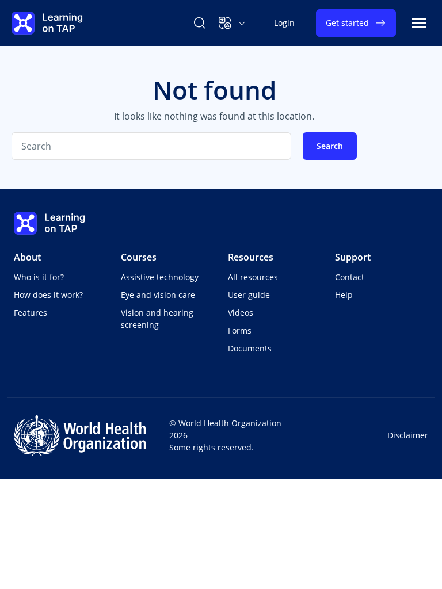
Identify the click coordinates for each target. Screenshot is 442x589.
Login (284, 22)
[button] (232, 23)
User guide (249, 294)
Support (353, 257)
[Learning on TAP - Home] (47, 23)
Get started (347, 22)
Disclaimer (407, 435)
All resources (253, 276)
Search (330, 145)
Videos (240, 312)
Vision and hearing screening (157, 318)
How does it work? (48, 294)
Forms (240, 330)
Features (30, 312)
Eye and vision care (158, 294)
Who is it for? (39, 276)
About (27, 257)
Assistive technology (160, 276)
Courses (139, 257)
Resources (250, 257)
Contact (349, 276)
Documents (250, 348)
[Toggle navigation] (418, 23)
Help (344, 294)
